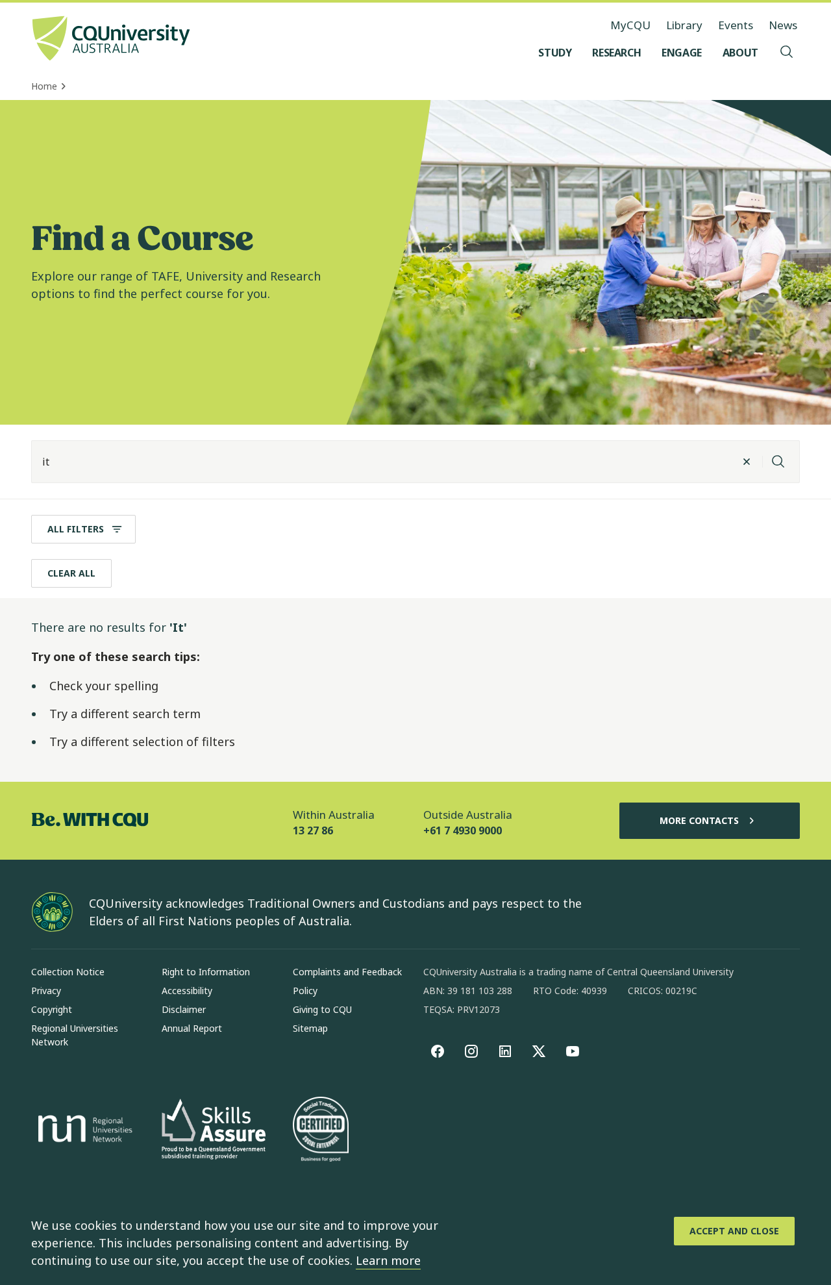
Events (735, 25)
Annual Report (192, 1028)
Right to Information (206, 972)
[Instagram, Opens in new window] (471, 1051)
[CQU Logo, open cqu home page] (111, 39)
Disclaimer (184, 1009)
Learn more (388, 1260)
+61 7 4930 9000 (462, 830)
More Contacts (699, 820)
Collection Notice (68, 972)
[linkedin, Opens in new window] (505, 1051)
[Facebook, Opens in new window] (437, 1051)
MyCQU (630, 25)
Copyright (51, 1009)
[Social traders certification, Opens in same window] (321, 1130)
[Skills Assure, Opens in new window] (214, 1131)
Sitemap (310, 1028)
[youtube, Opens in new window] (572, 1051)
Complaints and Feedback (347, 972)
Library (684, 25)
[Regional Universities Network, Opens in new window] (83, 1130)
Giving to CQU (322, 1009)
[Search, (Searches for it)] (778, 461)
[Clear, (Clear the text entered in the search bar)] (746, 461)
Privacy (46, 990)
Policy (305, 990)
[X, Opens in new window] (539, 1051)
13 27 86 (313, 830)
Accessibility (187, 990)
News (783, 25)
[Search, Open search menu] (787, 52)
